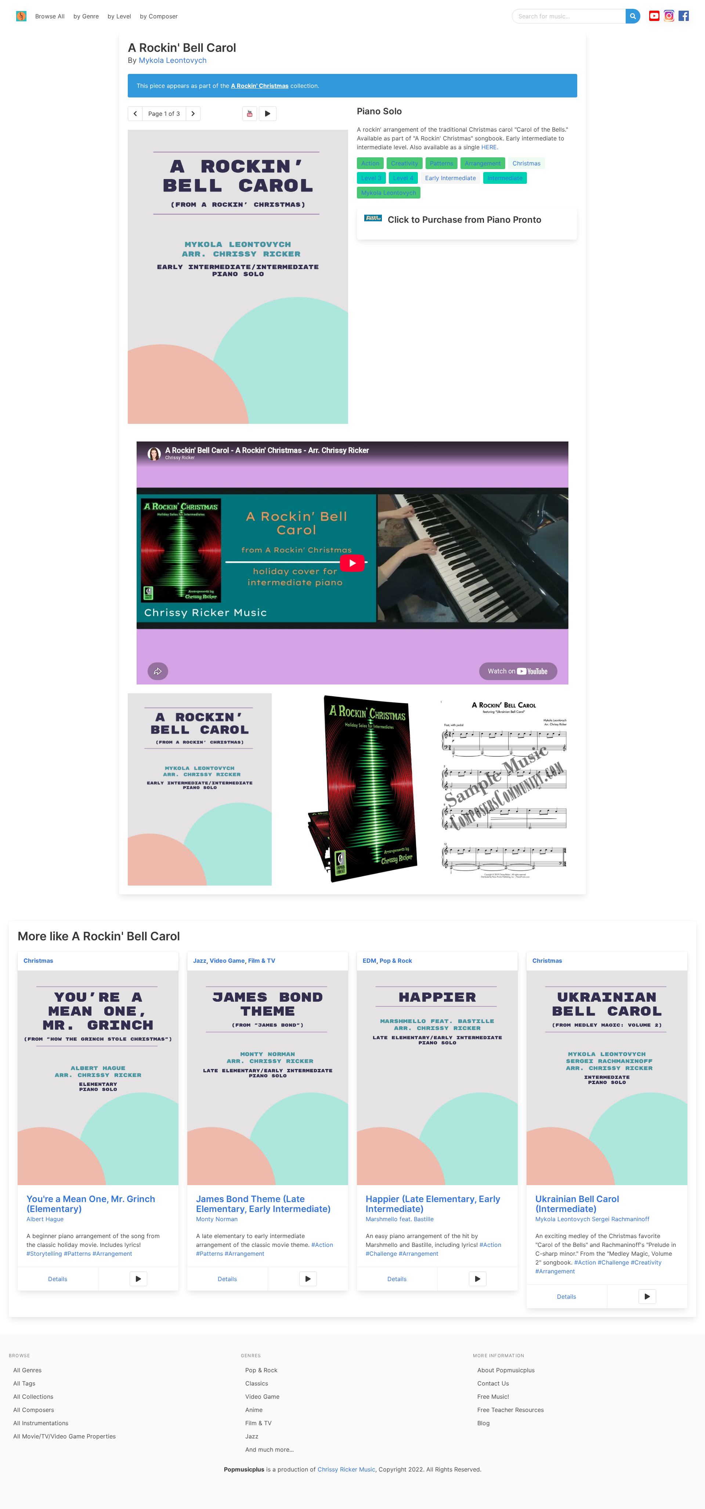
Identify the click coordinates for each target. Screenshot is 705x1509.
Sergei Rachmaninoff (621, 1219)
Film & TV (261, 960)
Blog (483, 1423)
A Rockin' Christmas (260, 85)
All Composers (33, 1409)
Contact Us (493, 1383)
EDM (369, 960)
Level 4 (403, 178)
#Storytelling (44, 1253)
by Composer (159, 16)
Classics (256, 1383)
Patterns (441, 163)
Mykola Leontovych (173, 60)
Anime (254, 1409)
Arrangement (483, 163)
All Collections (33, 1396)
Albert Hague (45, 1219)
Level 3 (371, 178)
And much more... (269, 1449)
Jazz (199, 960)
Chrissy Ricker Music (346, 1469)
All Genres (27, 1370)
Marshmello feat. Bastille (400, 1219)
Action (370, 163)
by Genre (86, 16)
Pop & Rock (396, 960)
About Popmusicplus (506, 1370)
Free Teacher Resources (510, 1409)
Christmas (526, 163)
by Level (119, 16)
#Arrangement (112, 1253)
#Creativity (646, 1262)
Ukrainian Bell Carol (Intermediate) (577, 1204)
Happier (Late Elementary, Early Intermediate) (433, 1204)
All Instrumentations (40, 1423)
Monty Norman (217, 1219)
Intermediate (505, 178)
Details (57, 1279)
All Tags (24, 1383)
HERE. (489, 147)
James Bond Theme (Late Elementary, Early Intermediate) (263, 1204)
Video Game (227, 960)
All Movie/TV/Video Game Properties (64, 1436)
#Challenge (381, 1253)
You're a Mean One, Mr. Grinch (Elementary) (90, 1204)
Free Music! (493, 1396)
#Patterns (77, 1253)
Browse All (50, 16)
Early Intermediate (450, 178)
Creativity (404, 163)
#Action (322, 1244)
